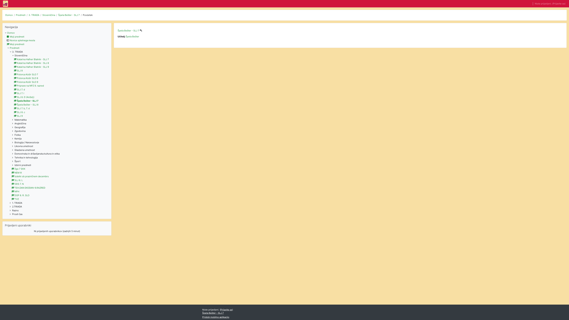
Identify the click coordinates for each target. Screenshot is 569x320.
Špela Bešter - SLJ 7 (69, 15)
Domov (9, 15)
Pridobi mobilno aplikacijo (215, 317)
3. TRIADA (34, 15)
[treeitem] (57, 123)
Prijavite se (559, 3)
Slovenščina (48, 15)
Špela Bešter (132, 36)
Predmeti (20, 15)
